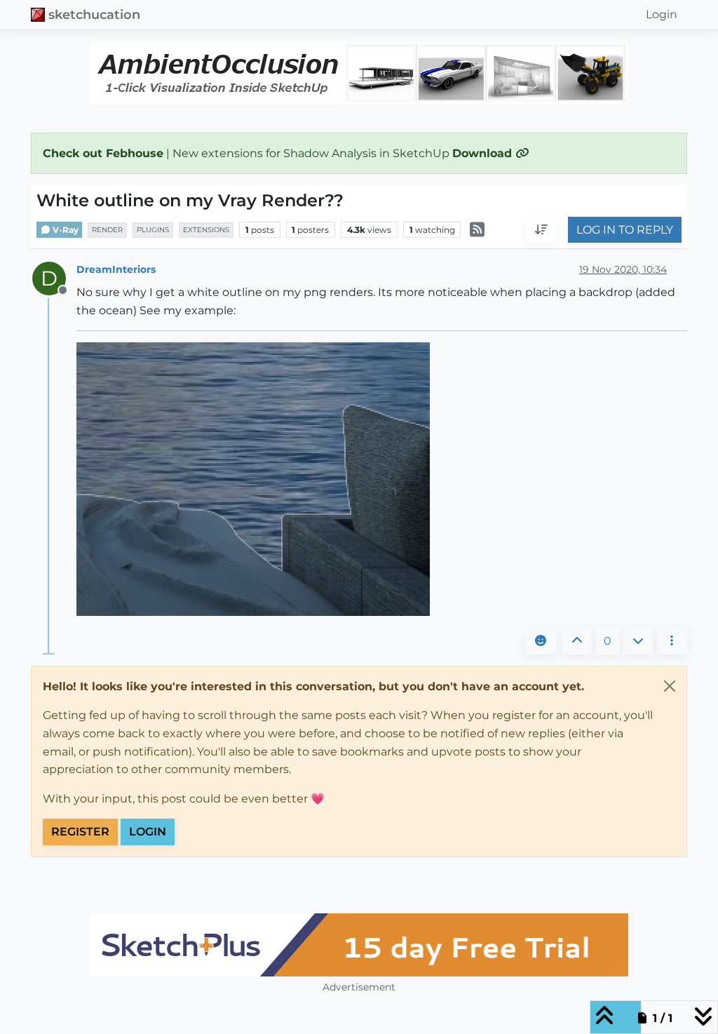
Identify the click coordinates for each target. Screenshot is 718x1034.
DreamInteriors (116, 269)
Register (80, 831)
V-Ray (64, 229)
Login (147, 831)
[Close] (669, 686)
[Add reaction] (540, 641)
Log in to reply (624, 229)
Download (483, 153)
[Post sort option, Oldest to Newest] (541, 230)
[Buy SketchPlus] (359, 944)
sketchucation (94, 14)
